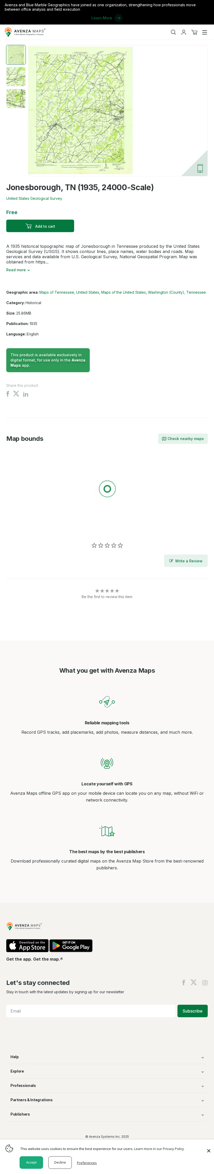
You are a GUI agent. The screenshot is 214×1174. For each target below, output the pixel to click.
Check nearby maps (186, 438)
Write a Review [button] (189, 561)
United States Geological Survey (34, 198)
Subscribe (193, 1011)
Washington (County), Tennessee (177, 292)
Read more (16, 270)
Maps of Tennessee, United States (69, 292)
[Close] (208, 1148)
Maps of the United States (123, 292)
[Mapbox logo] (19, 527)
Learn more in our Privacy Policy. (159, 1148)
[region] (107, 490)
